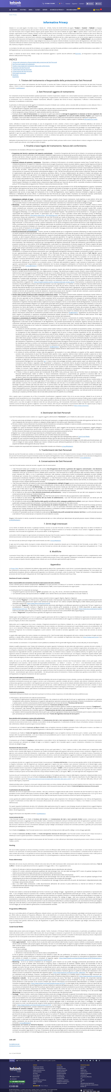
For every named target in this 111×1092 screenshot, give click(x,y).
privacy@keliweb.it (31, 266)
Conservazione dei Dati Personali (22, 71)
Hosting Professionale (62, 1070)
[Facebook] (82, 1060)
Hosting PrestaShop (61, 1073)
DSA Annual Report (33, 1091)
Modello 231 (83, 1086)
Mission (82, 1068)
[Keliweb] (15, 1069)
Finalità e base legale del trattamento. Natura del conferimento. (31, 66)
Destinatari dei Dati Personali (21, 68)
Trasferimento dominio (38, 1068)
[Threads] (100, 1060)
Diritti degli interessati (19, 73)
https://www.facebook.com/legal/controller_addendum (69, 972)
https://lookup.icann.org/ (19, 609)
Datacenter (83, 1067)
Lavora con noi (84, 1072)
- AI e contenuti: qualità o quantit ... (46, 1060)
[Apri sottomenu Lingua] (62, 3)
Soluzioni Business (37, 1072)
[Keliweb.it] (15, 3)
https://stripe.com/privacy (81, 405)
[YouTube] (91, 1060)
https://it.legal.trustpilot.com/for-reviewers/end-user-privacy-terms (54, 282)
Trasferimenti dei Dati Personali (21, 69)
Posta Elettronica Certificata (39, 1080)
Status (34, 1083)
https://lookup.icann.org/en (90, 637)
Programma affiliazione (86, 1076)
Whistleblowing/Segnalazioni (87, 1083)
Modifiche (15, 75)
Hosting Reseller (60, 1078)
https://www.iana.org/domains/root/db (38, 603)
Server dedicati (36, 1075)
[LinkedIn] (88, 1060)
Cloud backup (36, 1076)
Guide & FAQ (83, 1070)
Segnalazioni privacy (14, 1046)
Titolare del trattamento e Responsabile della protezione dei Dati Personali (34, 62)
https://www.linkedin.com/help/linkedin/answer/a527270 (34, 1005)
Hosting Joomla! (60, 1075)
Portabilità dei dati (14, 1044)
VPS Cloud (35, 1073)
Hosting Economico (61, 1068)
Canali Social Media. (33, 230)
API (81, 1081)
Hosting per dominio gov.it (63, 1081)
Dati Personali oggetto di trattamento (23, 64)
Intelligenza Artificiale (62, 1083)
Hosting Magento (61, 1076)
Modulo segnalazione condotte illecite (89, 1085)
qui (45, 361)
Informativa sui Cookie (90, 119)
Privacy (10, 1091)
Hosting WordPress (61, 1072)
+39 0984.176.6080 (50, 3)
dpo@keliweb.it (20, 88)
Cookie (15, 1091)
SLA (81, 1078)
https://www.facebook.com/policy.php (90, 976)
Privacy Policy (14, 568)
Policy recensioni (24, 1091)
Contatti (82, 1080)
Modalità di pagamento (86, 1073)
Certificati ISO (84, 1075)
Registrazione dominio (38, 1067)
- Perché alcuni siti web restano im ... (26, 1060)
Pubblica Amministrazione (39, 1070)
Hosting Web (60, 1067)
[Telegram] (97, 1060)
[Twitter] (85, 1060)
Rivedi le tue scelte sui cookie (46, 1091)
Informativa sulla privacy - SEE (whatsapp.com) (44, 215)
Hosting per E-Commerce (62, 1080)
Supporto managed (37, 1081)
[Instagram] (94, 1060)
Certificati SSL (36, 1078)
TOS (19, 1091)
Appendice (78, 53)
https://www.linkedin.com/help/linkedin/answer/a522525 (48, 983)
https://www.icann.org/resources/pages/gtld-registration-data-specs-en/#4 (49, 779)
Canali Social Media (83, 436)
